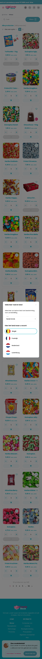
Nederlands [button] (10, 319)
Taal (7, 316)
